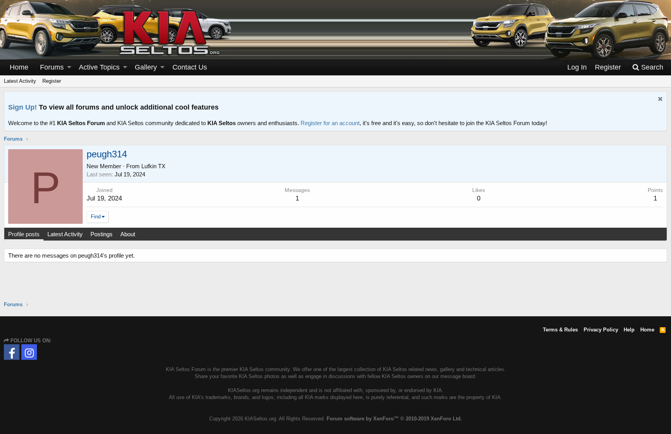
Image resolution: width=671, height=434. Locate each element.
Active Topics (99, 67)
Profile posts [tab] (24, 234)
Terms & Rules (560, 330)
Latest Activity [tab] (65, 234)
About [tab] (127, 234)
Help (629, 330)
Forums (52, 67)
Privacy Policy (601, 330)
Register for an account (330, 123)
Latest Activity (20, 81)
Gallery (146, 67)
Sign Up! (22, 107)
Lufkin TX (153, 166)
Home (19, 67)
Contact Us (189, 67)
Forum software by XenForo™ (394, 419)
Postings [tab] (101, 234)
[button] (69, 67)
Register (51, 81)
